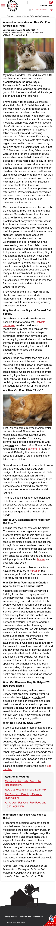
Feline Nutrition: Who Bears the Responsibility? (23, 783)
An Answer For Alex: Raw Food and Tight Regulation (25, 804)
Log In (51, 10)
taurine (41, 559)
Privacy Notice (10, 916)
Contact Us (38, 916)
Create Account (41, 10)
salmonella (34, 448)
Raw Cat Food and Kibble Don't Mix (25, 789)
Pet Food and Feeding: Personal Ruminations (23, 795)
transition (35, 571)
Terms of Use (25, 916)
